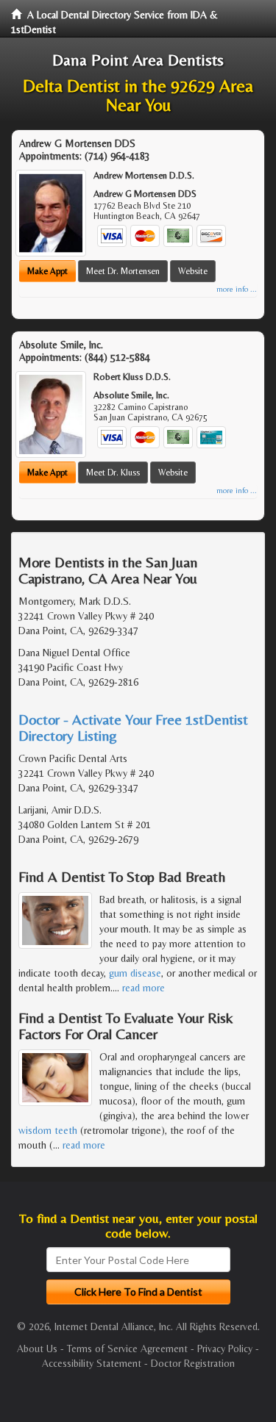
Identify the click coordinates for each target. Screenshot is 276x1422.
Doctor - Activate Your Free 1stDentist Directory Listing (133, 727)
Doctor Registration (193, 1363)
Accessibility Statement (91, 1363)
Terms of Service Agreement (127, 1348)
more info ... (236, 289)
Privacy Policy (224, 1348)
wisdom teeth (47, 1130)
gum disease (135, 973)
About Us (37, 1348)
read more (143, 988)
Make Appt (47, 271)
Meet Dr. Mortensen (123, 271)
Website (193, 271)
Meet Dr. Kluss (113, 472)
